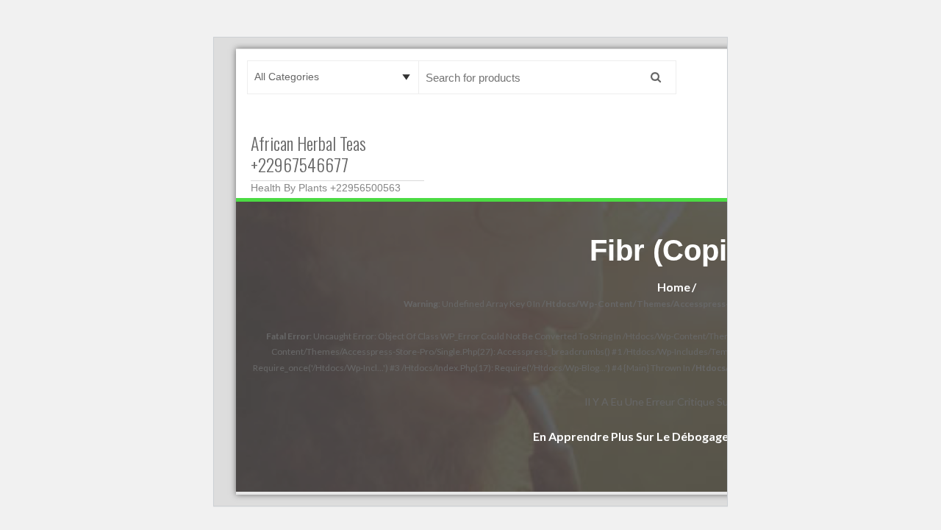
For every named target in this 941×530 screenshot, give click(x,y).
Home (673, 287)
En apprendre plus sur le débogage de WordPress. (674, 436)
